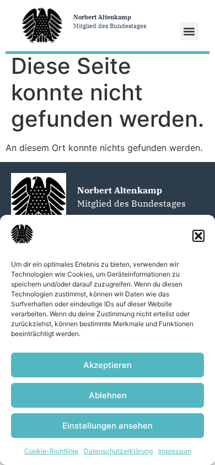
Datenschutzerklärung (118, 451)
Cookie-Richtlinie (51, 451)
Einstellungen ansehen (107, 425)
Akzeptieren (107, 365)
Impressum (174, 451)
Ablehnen (108, 395)
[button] (198, 235)
